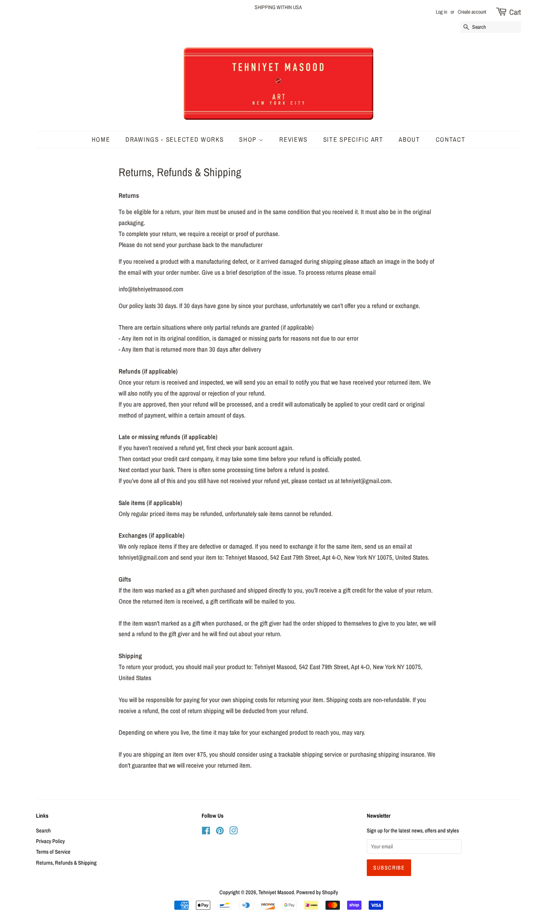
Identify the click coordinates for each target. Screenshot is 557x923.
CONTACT (451, 139)
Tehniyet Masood (276, 892)
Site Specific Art (353, 139)
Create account (472, 11)
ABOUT (409, 139)
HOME (101, 139)
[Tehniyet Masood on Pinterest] (220, 832)
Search (43, 830)
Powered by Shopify (317, 892)
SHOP (249, 139)
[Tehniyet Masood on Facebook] (206, 832)
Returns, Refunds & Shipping (66, 863)
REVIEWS (293, 139)
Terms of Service (53, 852)
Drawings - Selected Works (174, 139)
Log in (441, 11)
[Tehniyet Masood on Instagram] (233, 832)
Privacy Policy (50, 841)
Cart (515, 12)
